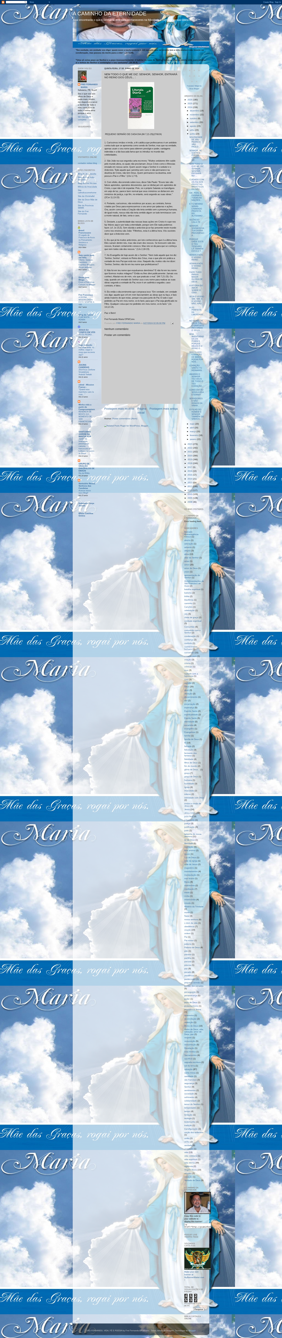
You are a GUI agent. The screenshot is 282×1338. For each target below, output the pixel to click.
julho (192, 130)
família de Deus (191, 739)
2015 (190, 475)
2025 (190, 103)
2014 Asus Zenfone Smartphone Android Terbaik (87, 372)
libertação (188, 847)
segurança (189, 1083)
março (193, 431)
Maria (187, 882)
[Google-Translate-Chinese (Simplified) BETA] (189, 72)
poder (187, 999)
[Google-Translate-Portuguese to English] (199, 77)
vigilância (188, 1166)
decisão (188, 683)
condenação (190, 636)
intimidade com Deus (194, 798)
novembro (195, 115)
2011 (190, 490)
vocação (188, 1177)
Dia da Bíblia (84, 473)
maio (192, 424)
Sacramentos (190, 1055)
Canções (188, 607)
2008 (190, 502)
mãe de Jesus (190, 864)
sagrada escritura (192, 1062)
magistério (189, 868)
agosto (193, 126)
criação (187, 660)
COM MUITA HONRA (84, 318)
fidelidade (188, 759)
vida (186, 1152)
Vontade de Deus (192, 1180)
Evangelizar (189, 732)
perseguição (190, 992)
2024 (190, 107)
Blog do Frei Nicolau (87, 183)
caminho (188, 603)
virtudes (188, 1173)
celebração (189, 610)
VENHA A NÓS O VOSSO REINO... (196, 257)
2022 (190, 448)
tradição (188, 1125)
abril (192, 428)
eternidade (189, 722)
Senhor (187, 1087)
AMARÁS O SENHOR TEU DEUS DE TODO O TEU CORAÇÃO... (196, 380)
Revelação (189, 1048)
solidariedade (190, 1101)
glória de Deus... (192, 770)
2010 (190, 494)
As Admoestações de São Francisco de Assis (194, 583)
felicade (188, 746)
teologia (188, 1118)
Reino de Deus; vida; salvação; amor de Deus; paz (194, 1031)
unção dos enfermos (193, 1132)
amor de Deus (191, 568)
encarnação (189, 704)
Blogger (192, 1331)
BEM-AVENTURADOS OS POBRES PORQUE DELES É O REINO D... (196, 341)
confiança (188, 640)
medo (187, 892)
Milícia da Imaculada (87, 187)
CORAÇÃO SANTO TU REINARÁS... (196, 367)
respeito (188, 1038)
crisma (187, 663)
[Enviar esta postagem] (172, 323)
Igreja (187, 787)
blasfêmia (188, 600)
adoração (188, 544)
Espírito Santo (190, 711)
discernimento (190, 697)
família (187, 736)
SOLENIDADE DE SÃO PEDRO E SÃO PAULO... (195, 142)
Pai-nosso (189, 940)
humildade (189, 784)
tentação (188, 1115)
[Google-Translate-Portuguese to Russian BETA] (192, 83)
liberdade (188, 843)
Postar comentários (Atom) (124, 419)
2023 (190, 444)
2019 (190, 459)
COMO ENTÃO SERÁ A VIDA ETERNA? (196, 392)
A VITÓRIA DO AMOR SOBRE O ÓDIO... (196, 289)
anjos (186, 572)
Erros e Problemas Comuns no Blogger (87, 283)
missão (187, 903)
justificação (189, 827)
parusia (187, 961)
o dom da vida (191, 923)
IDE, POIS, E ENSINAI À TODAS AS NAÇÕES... (195, 196)
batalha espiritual (192, 589)
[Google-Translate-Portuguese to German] (199, 72)
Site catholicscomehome (87, 191)
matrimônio (189, 885)
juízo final (188, 816)
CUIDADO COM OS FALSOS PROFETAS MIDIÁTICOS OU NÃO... (196, 184)
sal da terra (189, 1066)
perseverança (190, 995)
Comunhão (189, 627)
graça (187, 773)
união (186, 1138)
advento (188, 547)
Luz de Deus (190, 857)
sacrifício (188, 1059)
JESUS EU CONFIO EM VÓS (87, 331)
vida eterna (189, 1163)
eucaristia (188, 725)
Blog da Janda (86, 315)
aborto (187, 540)
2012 (190, 486)
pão (186, 951)
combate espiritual (192, 621)
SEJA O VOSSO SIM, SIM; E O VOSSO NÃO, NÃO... (196, 300)
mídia (186, 896)
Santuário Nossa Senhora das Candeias (87, 485)
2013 (190, 483)
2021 (190, 452)
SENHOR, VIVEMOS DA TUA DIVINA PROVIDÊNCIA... (196, 231)
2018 (190, 463)
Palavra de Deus (192, 947)
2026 (190, 100)
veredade (188, 1149)
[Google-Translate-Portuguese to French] (194, 72)
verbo (187, 1142)
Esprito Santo (190, 718)
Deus (186, 687)
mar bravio (189, 878)
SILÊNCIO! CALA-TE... (195, 221)
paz (186, 969)
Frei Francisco (86, 295)
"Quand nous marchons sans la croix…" (86, 391)
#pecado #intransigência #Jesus (191, 534)
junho (193, 134)
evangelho (189, 729)
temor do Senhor (192, 1104)
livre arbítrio (189, 850)
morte (187, 912)
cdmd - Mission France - (86, 386)
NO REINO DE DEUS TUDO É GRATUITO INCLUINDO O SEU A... (196, 325)
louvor (187, 854)
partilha (187, 958)
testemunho (189, 1122)
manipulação (190, 875)
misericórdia (190, 899)
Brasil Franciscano (85, 231)
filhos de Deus (191, 763)
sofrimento (189, 1097)
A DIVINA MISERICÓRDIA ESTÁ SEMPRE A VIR (86, 301)
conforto (188, 643)
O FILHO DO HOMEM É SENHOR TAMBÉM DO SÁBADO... (196, 414)
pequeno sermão (192, 983)
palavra (187, 944)
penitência (189, 976)
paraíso (187, 954)
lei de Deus (189, 840)
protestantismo (191, 1006)
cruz (186, 670)
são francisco (190, 1080)
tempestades (190, 1108)
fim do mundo (190, 766)
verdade (188, 1145)
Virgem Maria (190, 1170)
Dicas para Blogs (84, 278)
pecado (187, 972)
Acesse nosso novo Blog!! (85, 491)
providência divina (192, 1009)
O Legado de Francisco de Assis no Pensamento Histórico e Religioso (87, 240)
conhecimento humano (190, 648)
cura (186, 680)
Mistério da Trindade (193, 907)
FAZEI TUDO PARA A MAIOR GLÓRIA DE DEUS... (196, 277)
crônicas (188, 667)
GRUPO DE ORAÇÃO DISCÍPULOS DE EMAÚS (86, 467)
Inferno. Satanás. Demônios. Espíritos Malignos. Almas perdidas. (87, 263)
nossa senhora (191, 919)
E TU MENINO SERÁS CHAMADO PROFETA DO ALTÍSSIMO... (196, 210)
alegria (187, 551)
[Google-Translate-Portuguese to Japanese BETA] (194, 77)
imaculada (189, 791)
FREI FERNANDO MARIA (89, 85)
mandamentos (191, 871)
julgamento (189, 820)
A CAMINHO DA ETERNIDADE (109, 14)
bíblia (186, 596)
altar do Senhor (191, 558)
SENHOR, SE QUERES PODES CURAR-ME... (195, 155)
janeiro (193, 439)
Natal (186, 916)
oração (187, 930)
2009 (190, 498)
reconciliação (190, 1019)
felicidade (188, 750)
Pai (185, 937)
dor (185, 700)
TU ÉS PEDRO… (86, 335)
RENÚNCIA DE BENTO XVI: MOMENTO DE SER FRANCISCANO (85, 417)
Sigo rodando (85, 345)
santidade (188, 1076)
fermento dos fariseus (190, 754)
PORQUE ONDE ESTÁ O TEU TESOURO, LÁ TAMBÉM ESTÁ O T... (196, 245)
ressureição (189, 1041)
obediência (189, 926)
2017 (190, 467)
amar (186, 561)
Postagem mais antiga (164, 408)
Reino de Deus (191, 1026)
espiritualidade (191, 715)
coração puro (190, 656)
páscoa (187, 965)
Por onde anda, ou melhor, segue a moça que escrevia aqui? (87, 351)
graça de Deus (191, 777)
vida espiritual (190, 1159)
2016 (190, 471)
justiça (187, 823)
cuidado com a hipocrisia (191, 675)
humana (188, 780)
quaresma (189, 1015)
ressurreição (190, 1045)
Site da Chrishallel (86, 196)
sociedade (189, 1094)
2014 (190, 479)
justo (186, 830)
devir (186, 690)
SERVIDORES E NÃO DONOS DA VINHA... (196, 402)
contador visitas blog (87, 163)
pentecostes (190, 979)
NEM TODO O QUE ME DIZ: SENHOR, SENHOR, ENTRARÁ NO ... (196, 170)
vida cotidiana (190, 1156)
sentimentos (190, 1090)
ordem (187, 933)
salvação (188, 1069)
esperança (189, 708)
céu (186, 614)
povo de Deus (190, 1002)
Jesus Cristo (190, 813)
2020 (190, 456)
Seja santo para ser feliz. (86, 256)
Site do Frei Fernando (83, 212)
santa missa (189, 1073)
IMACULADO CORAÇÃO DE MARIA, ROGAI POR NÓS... (196, 357)
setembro (194, 122)
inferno (187, 794)
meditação (189, 889)
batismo (188, 593)
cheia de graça (191, 617)
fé (185, 743)
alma (186, 554)
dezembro (195, 111)
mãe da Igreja (190, 861)
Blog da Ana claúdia (87, 174)
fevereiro (194, 435)
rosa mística (190, 1052)
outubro (194, 118)
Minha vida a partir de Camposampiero (87, 407)
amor (186, 565)
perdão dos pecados (193, 986)
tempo (187, 1111)
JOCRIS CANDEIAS (84, 366)
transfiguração (191, 1129)
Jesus (187, 809)
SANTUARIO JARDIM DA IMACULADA (85, 434)
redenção (188, 1022)
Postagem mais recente (119, 408)
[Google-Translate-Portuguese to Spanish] (196, 83)
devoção (188, 694)
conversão (189, 653)
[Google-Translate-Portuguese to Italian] (189, 77)
